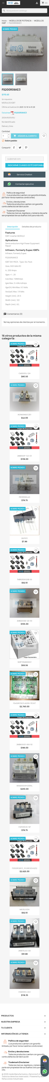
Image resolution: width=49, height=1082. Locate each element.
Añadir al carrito (25, 135)
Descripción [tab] (12, 226)
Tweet (20, 147)
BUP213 (24, 538)
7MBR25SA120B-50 (24, 579)
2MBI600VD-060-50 (24, 744)
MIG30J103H (24, 909)
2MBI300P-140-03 (24, 456)
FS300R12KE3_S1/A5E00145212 (24, 868)
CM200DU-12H (24, 373)
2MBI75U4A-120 (24, 951)
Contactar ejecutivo (24, 184)
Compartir (14, 147)
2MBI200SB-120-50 (24, 621)
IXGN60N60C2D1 (24, 415)
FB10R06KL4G (24, 497)
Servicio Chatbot (24, 174)
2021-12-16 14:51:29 (27, 107)
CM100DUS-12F (24, 827)
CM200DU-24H (24, 992)
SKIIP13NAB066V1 (25, 662)
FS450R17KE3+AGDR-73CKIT (24, 703)
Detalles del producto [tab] (31, 226)
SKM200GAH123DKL (24, 786)
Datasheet (14, 112)
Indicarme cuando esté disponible (26, 165)
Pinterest (26, 147)
